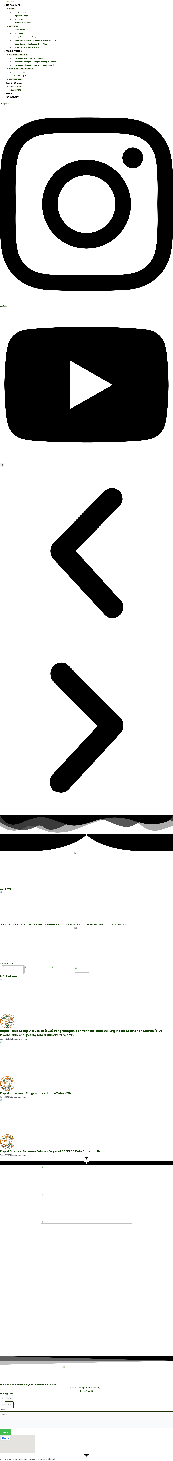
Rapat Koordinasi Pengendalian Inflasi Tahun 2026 (37, 1093)
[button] (2, 465)
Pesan (2, 1409)
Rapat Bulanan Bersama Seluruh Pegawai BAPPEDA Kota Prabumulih (50, 1151)
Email (2, 1404)
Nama (2, 1398)
